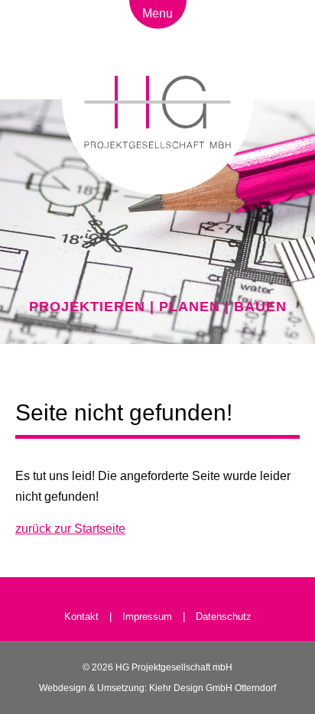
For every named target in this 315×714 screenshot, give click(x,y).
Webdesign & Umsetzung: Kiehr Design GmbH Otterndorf (157, 688)
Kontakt (83, 616)
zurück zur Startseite (70, 528)
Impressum (147, 616)
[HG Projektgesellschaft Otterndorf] (157, 161)
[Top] (158, 575)
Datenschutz (224, 616)
